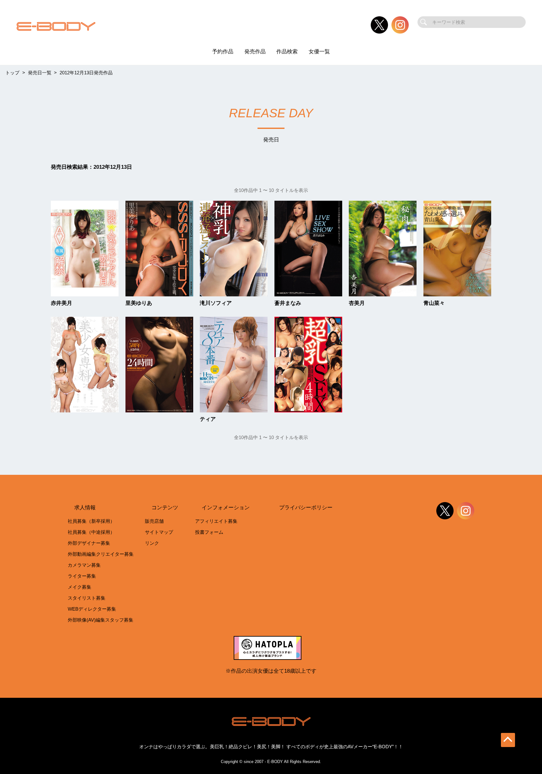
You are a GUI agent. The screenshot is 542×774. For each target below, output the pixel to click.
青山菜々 (434, 303)
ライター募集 (82, 576)
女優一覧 (319, 51)
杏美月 (357, 303)
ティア (208, 419)
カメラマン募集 (84, 565)
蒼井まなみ (287, 303)
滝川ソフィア (216, 303)
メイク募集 (79, 587)
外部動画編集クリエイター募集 (101, 554)
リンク (152, 543)
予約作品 (222, 51)
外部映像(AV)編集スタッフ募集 (100, 620)
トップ (12, 72)
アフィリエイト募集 (216, 521)
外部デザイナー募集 (89, 543)
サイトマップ (159, 532)
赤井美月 (61, 303)
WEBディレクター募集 (92, 609)
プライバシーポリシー (305, 507)
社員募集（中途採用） (91, 532)
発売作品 (255, 51)
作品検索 (287, 51)
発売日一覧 (39, 72)
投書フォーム (209, 532)
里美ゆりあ (138, 303)
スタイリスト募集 (86, 598)
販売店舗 (154, 521)
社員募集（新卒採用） (91, 521)
